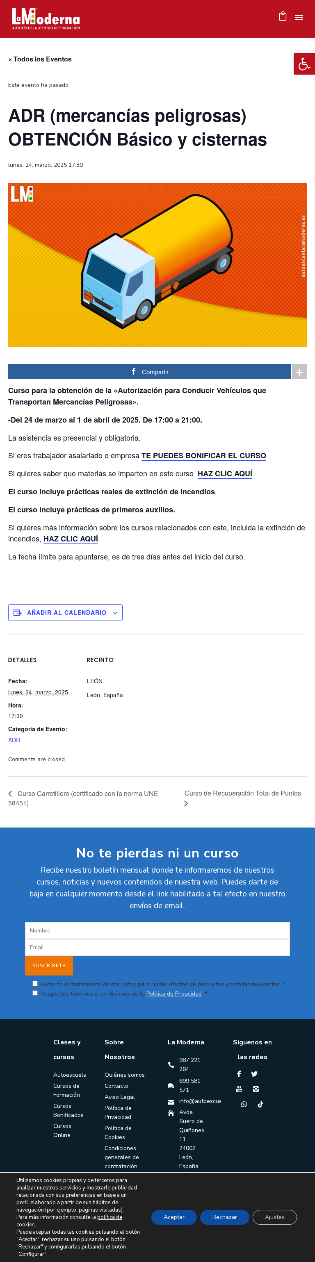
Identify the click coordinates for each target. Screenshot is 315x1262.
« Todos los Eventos (40, 59)
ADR (14, 740)
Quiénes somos (125, 1075)
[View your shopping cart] (283, 18)
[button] (304, 64)
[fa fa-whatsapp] (246, 1104)
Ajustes (275, 1217)
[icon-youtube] (241, 1089)
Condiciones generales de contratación (122, 1157)
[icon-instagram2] (258, 1089)
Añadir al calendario (67, 612)
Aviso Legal (120, 1097)
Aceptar (174, 1217)
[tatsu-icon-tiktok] (260, 1104)
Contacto (116, 1086)
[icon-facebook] (241, 1074)
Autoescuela (70, 1075)
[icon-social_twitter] (256, 1074)
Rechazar (224, 1217)
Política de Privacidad (174, 994)
